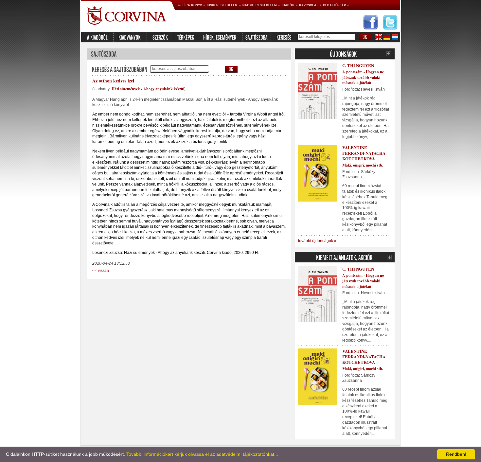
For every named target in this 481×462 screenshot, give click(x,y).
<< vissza (100, 270)
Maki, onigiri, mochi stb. (362, 165)
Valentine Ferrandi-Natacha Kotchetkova (363, 153)
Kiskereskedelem (222, 5)
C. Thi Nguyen (358, 65)
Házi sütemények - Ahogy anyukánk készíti (148, 89)
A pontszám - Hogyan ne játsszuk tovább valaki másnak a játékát (363, 77)
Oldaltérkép (334, 5)
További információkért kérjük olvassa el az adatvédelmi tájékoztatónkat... (202, 454)
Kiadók (288, 5)
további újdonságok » (317, 241)
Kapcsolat (308, 5)
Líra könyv (192, 5)
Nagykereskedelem (259, 5)
